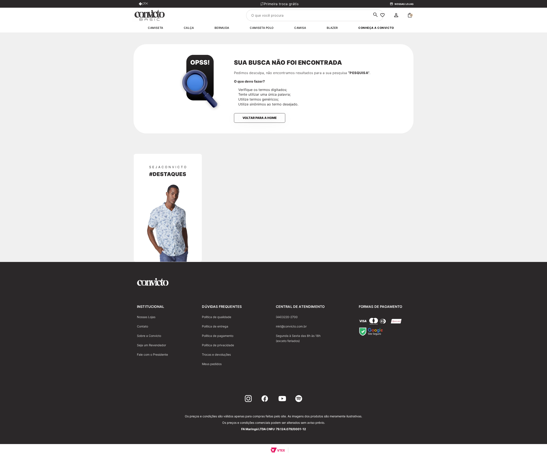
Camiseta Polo (262, 27)
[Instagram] (248, 399)
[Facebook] (264, 399)
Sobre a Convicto (149, 336)
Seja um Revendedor (151, 345)
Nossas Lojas (404, 4)
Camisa (300, 27)
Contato (142, 326)
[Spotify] (298, 399)
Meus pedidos (212, 364)
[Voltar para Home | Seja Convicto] (149, 15)
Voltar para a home (260, 118)
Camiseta (155, 27)
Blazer (332, 27)
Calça (189, 27)
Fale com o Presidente (152, 354)
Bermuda (222, 27)
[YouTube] (282, 399)
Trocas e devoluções (216, 354)
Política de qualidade (216, 317)
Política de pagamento (217, 336)
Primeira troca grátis (245, 4)
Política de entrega (215, 326)
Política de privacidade (218, 345)
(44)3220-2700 (287, 317)
